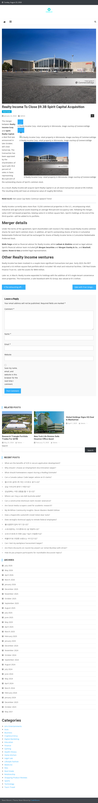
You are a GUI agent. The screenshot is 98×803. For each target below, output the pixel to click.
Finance (7, 745)
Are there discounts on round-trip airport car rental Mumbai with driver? (36, 548)
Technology (9, 784)
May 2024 (9, 678)
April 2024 (9, 683)
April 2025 (9, 627)
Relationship (9, 774)
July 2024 (8, 669)
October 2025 (10, 598)
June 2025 (9, 617)
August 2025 (10, 608)
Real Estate (6, 112)
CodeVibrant (35, 800)
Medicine (8, 765)
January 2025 (10, 641)
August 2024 (10, 664)
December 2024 (11, 645)
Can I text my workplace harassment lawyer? (24, 543)
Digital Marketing (11, 739)
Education (8, 742)
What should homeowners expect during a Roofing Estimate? (31, 472)
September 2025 (12, 603)
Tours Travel (9, 787)
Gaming (7, 748)
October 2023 (10, 707)
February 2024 (11, 693)
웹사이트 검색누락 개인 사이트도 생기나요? (22, 482)
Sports (7, 781)
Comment (9, 309)
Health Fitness (10, 752)
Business (8, 732)
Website (7, 354)
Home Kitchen (10, 755)
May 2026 (9, 570)
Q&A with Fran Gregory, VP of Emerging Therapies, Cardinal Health (85, 287)
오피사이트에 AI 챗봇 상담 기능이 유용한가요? (23, 534)
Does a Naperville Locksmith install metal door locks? (27, 515)
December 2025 (11, 589)
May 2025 (9, 622)
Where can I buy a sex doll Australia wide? (23, 496)
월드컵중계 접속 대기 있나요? (16, 524)
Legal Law (8, 758)
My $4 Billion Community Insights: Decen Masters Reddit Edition (32, 510)
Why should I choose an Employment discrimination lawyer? (30, 468)
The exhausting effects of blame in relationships (15, 287)
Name (7, 334)
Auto (6, 729)
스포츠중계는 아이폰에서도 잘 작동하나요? (22, 529)
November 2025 (11, 594)
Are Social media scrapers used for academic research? (28, 505)
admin (22, 116)
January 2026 (10, 584)
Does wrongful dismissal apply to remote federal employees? (31, 519)
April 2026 (9, 575)
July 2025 (8, 612)
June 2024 (9, 674)
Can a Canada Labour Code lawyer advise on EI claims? (28, 477)
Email (7, 344)
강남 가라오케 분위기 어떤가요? (17, 486)
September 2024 (12, 660)
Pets (6, 768)
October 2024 (10, 655)
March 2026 (10, 580)
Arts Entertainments (13, 726)
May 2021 (9, 711)
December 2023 (11, 702)
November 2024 (11, 650)
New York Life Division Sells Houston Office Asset (46, 437)
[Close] (21, 130)
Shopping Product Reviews (15, 777)
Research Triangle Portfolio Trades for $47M (15, 437)
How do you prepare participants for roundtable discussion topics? (33, 552)
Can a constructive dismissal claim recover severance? (28, 501)
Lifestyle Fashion (11, 761)
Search (5, 446)
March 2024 (10, 688)
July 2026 (8, 565)
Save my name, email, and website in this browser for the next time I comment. (11, 376)
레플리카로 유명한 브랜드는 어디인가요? (21, 538)
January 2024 (10, 697)
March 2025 (10, 631)
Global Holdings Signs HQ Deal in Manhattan (80, 418)
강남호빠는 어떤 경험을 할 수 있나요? (20, 491)
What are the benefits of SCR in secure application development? (32, 463)
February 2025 (11, 636)
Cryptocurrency (11, 736)
